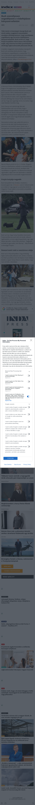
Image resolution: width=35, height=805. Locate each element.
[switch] (28, 375)
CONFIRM (10, 458)
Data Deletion (8, 464)
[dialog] (17, 402)
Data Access (17, 464)
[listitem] (17, 371)
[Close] (31, 340)
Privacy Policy (27, 464)
